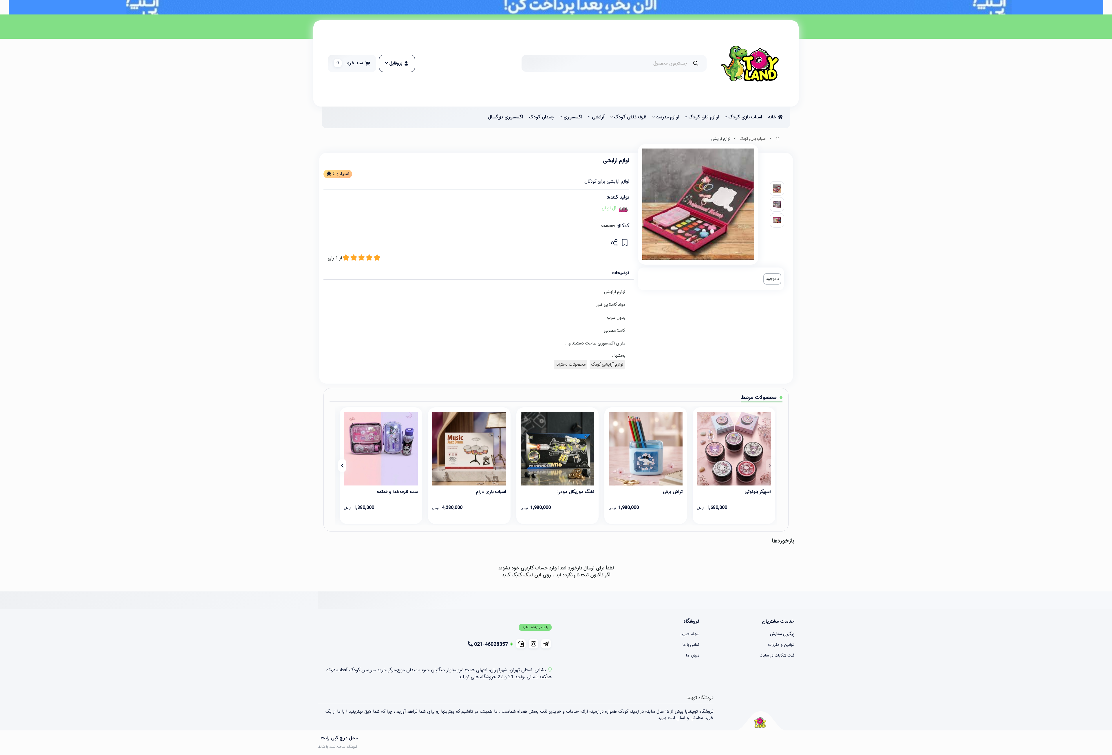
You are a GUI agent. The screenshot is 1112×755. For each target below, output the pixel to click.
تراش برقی (673, 491)
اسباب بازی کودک (745, 117)
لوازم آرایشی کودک (607, 364)
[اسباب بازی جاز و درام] (469, 448)
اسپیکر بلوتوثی (758, 491)
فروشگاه (691, 621)
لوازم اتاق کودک (704, 117)
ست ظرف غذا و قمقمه (397, 491)
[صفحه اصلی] (778, 139)
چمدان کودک (541, 117)
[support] (521, 644)
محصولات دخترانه (570, 364)
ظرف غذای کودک (630, 117)
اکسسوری (573, 117)
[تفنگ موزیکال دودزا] (558, 448)
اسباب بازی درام (491, 491)
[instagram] (533, 644)
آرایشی (598, 117)
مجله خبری (690, 634)
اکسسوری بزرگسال (505, 117)
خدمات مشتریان (778, 621)
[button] (770, 465)
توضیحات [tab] (620, 273)
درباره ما (692, 655)
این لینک (532, 575)
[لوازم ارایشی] (760, 722)
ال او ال (609, 208)
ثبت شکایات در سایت (777, 655)
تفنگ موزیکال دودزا (575, 491)
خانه (773, 117)
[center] (695, 63)
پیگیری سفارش (782, 634)
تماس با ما (691, 645)
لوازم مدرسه (667, 117)
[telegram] (546, 644)
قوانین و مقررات (781, 645)
